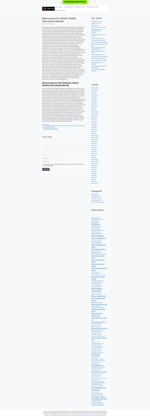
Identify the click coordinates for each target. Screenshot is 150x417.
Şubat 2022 (94, 171)
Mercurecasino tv (97, 365)
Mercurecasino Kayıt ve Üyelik (98, 27)
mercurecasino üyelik (96, 393)
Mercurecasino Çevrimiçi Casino (98, 60)
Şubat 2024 (94, 123)
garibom (99, 415)
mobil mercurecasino (96, 400)
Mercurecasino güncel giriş (96, 314)
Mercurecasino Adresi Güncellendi (99, 56)
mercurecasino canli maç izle (98, 254)
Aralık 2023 (94, 127)
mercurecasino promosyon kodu (97, 352)
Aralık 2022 (94, 151)
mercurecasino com (95, 283)
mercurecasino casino (95, 273)
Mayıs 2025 (94, 97)
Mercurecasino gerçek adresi (96, 289)
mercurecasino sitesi (94, 357)
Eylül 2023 (93, 133)
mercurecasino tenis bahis (95, 363)
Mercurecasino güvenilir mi (99, 319)
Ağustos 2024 (94, 111)
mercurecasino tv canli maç (98, 367)
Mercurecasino (59, 6)
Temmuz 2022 (94, 161)
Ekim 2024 (93, 107)
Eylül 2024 (93, 109)
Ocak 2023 (94, 149)
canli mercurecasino (95, 220)
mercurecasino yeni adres (97, 381)
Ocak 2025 (94, 101)
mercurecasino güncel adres (97, 307)
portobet (77, 415)
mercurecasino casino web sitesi (97, 282)
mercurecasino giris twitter (96, 294)
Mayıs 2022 (94, 165)
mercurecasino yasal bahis (95, 379)
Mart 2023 (93, 145)
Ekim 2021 (93, 179)
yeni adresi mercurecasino (97, 403)
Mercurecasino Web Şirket (97, 54)
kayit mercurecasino (96, 233)
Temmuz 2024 (94, 113)
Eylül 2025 (93, 93)
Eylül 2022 (93, 157)
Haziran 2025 (94, 95)
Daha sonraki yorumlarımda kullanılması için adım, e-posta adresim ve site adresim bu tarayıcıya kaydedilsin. (63, 165)
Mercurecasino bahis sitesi (98, 246)
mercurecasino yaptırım (103, 378)
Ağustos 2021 (94, 183)
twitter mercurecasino (96, 402)
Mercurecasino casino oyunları (98, 278)
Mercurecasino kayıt (96, 326)
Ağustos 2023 (94, 135)
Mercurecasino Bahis (96, 242)
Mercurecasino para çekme (97, 347)
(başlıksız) (93, 32)
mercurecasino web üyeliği (95, 378)
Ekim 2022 (93, 155)
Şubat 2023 (94, 147)
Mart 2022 (93, 169)
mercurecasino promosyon (96, 350)
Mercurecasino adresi (98, 238)
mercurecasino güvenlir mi (98, 322)
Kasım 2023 (94, 129)
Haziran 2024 (94, 115)
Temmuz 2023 (94, 137)
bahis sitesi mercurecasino (97, 219)
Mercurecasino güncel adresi (98, 310)
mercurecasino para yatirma (96, 344)
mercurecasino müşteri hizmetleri (97, 336)
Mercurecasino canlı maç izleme (99, 269)
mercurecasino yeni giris (97, 384)
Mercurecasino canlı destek (98, 265)
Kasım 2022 (94, 153)
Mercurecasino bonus (98, 249)
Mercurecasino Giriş (69, 6)
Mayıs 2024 (94, 117)
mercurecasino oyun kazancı (95, 341)
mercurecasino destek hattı (96, 286)
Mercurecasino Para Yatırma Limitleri (51, 129)
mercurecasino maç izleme (96, 333)
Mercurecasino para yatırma (96, 346)
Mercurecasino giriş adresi (68, 125)
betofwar (73, 415)
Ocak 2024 (94, 125)
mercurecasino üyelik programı (97, 395)
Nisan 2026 (94, 91)
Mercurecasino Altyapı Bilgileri (98, 40)
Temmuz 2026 (94, 87)
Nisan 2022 (94, 167)
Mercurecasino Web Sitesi (96, 375)
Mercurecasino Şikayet (80, 6)
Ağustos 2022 (94, 159)
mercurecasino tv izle (95, 370)
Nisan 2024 (94, 119)
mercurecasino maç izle (96, 331)
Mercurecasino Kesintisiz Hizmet (97, 330)
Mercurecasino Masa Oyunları (98, 58)
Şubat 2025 (94, 99)
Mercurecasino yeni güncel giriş (98, 389)
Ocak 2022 (94, 173)
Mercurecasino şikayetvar (99, 399)
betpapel (104, 415)
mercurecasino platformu (96, 349)
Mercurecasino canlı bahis (97, 257)
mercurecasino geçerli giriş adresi (96, 292)
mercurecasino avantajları (96, 241)
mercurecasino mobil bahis (96, 334)
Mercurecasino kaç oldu (99, 328)
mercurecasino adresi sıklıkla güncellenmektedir (53, 125)
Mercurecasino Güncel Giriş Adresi (99, 42)
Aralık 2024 (94, 103)
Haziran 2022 (94, 163)
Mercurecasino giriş (98, 296)
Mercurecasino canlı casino (98, 261)
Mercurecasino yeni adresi (98, 382)
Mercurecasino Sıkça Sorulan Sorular (98, 360)
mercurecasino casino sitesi (97, 280)
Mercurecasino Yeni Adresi (92, 6)
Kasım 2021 (94, 177)
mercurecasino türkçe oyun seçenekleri (97, 373)
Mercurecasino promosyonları (95, 354)
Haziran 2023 (94, 139)
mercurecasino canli (96, 252)
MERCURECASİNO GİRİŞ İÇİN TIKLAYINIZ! (75, 1)
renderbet (88, 415)
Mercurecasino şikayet (98, 397)
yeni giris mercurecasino (97, 405)
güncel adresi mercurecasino (98, 230)
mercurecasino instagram (96, 323)
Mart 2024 (93, 121)
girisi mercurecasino (95, 227)
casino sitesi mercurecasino (95, 223)
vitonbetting (82, 415)
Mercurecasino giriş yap (99, 304)
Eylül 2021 (93, 181)
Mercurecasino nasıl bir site (99, 339)
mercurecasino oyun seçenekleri (97, 343)
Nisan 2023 (94, 143)
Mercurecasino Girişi (96, 302)
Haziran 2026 (94, 89)
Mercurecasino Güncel (96, 306)
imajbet (95, 415)
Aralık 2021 (94, 175)
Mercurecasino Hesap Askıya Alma (50, 128)
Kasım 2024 (94, 105)
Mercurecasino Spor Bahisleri (97, 359)
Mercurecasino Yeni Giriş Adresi (97, 385)
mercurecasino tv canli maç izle (97, 368)
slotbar (91, 415)
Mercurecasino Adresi (96, 21)
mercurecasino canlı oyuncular (95, 272)
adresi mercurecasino (95, 217)
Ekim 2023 (93, 131)
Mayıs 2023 (94, 141)
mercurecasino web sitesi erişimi (96, 376)
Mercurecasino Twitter (60, 10)
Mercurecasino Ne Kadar (97, 38)
